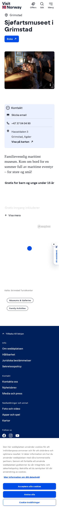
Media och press (12, 393)
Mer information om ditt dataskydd (22, 477)
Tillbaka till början (15, 333)
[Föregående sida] (9, 70)
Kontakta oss (10, 381)
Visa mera (14, 215)
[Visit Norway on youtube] (17, 435)
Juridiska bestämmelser (16, 360)
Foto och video (11, 408)
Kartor (6, 420)
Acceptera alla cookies (29, 486)
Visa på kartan (20, 141)
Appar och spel (11, 414)
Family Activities (17, 308)
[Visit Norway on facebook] (4, 435)
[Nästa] (49, 70)
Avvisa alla (29, 494)
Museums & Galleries (20, 300)
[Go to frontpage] (12, 5)
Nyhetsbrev (9, 387)
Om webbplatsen (12, 348)
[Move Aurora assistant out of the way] (54, 244)
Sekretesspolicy (11, 366)
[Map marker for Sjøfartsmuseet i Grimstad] (29, 248)
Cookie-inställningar (29, 502)
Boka (10, 38)
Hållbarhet (8, 354)
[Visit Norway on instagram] (11, 435)
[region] (29, 473)
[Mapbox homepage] (44, 226)
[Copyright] (50, 84)
